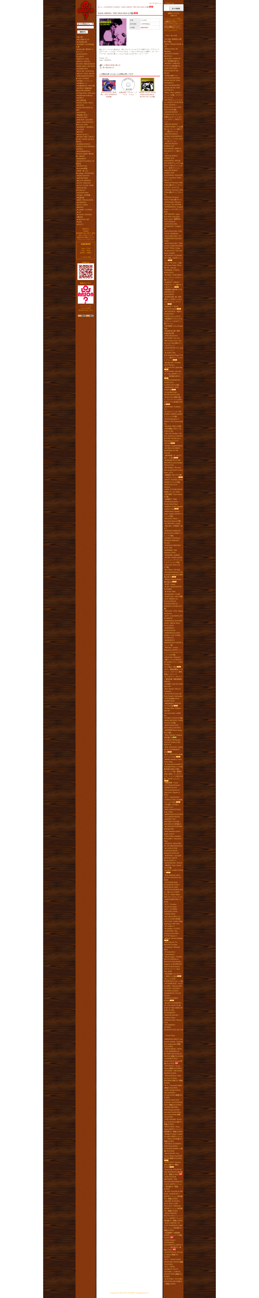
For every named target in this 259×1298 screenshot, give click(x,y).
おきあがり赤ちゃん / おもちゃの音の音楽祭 (172, 917)
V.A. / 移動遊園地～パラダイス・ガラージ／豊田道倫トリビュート (173, 671)
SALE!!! (81, 224)
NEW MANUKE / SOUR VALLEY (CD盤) (173, 722)
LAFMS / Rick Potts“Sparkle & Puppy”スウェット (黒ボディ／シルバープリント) (173, 356)
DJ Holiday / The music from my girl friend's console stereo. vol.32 (173, 470)
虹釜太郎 (81, 198)
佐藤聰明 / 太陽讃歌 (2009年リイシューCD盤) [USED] (173, 1235)
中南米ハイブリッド (85, 81)
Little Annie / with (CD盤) (174, 596)
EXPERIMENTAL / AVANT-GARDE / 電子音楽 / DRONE (85, 153)
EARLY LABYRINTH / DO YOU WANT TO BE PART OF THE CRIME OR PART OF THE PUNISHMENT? (173, 1008)
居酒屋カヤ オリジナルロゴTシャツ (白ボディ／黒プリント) (173, 321)
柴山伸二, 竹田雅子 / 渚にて (173, 527)
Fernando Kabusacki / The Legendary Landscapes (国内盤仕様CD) (173, 574)
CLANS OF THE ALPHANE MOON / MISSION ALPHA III (171, 850)
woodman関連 (82, 168)
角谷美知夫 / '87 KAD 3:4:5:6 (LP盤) (172, 704)
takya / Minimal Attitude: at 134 (173, 45)
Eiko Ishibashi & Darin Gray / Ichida (172, 811)
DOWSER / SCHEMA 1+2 (172, 408)
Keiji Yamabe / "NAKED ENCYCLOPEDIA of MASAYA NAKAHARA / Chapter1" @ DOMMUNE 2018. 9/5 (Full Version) (173, 961)
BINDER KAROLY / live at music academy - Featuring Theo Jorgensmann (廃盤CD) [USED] (173, 1042)
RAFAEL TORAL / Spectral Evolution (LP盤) (172, 520)
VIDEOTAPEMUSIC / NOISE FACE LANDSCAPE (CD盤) (172, 382)
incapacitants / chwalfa (173, 594)
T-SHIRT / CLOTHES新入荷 (85, 45)
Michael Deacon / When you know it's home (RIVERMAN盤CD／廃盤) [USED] (173, 1079)
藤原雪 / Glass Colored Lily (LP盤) (172, 866)
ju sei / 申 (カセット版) (174, 263)
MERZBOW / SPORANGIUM (169, 629)
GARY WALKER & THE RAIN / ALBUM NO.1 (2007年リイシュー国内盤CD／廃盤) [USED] (173, 1195)
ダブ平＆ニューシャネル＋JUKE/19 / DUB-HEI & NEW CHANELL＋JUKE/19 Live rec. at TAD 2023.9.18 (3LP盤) (173, 105)
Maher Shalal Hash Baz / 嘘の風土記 (173, 580)
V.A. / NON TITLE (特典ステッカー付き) (173, 756)
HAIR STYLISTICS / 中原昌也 (85, 162)
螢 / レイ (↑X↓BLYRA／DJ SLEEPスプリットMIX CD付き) (173, 662)
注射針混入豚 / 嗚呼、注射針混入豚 (173, 332)
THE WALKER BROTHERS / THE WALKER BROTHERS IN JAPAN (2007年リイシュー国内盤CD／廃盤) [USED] (173, 1183)
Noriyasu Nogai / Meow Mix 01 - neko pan (172, 266)
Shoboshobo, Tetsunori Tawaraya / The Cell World (172, 203)
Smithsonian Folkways (85, 95)
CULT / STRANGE (84, 183)
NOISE (80, 149)
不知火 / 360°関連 (84, 195)
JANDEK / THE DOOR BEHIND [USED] (173, 1072)
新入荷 (80, 37)
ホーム (100, 7)
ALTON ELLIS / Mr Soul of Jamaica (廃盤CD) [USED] (173, 1254)
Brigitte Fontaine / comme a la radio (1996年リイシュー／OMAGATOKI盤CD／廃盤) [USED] (173, 1137)
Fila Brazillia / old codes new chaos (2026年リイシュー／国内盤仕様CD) (173, 373)
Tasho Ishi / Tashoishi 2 (173, 657)
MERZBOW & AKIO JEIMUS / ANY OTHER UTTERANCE (172, 635)
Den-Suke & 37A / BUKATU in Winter (171, 943)
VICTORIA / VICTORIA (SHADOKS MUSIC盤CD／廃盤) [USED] (173, 1281)
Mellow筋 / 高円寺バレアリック (85, 50)
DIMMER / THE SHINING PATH (170, 551)
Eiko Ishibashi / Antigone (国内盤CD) (173, 736)
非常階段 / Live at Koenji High (173, 327)
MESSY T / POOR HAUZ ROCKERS (171, 308)
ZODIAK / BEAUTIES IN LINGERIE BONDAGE (173, 845)
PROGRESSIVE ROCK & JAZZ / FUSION (85, 77)
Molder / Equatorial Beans (174, 446)
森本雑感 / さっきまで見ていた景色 (173, 457)
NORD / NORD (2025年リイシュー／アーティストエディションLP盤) (173, 560)
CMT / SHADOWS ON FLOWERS (173, 588)
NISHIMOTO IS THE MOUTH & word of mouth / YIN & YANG (173, 462)
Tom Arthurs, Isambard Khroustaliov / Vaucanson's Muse (173, 838)
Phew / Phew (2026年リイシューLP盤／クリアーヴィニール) (173, 95)
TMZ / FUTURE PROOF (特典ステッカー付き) (173, 491)
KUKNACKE (82, 166)
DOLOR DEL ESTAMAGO (81, 189)
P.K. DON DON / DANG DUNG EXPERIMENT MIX (173, 749)
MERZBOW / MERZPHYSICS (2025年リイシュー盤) (173, 642)
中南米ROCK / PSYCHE (86, 86)
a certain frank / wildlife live (172, 714)
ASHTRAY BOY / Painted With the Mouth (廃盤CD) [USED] (173, 1061)
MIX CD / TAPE (83, 59)
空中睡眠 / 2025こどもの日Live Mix (173, 430)
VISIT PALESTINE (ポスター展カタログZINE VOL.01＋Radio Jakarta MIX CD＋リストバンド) (173, 893)
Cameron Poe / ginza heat (174, 367)
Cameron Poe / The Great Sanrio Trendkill (173, 252)
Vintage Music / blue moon (86, 93)
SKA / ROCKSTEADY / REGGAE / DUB (85, 123)
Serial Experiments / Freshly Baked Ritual (171, 503)
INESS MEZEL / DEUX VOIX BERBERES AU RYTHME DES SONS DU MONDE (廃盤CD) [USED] (173, 1052)
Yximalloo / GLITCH (173, 929)
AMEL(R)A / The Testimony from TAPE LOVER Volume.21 (171, 933)
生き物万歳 (82, 100)
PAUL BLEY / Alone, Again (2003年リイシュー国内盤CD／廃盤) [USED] (173, 1129)
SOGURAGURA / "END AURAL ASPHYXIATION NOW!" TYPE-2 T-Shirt (173, 245)
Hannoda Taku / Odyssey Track (173, 1021)
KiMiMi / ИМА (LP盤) (173, 426)
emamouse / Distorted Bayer (172, 948)
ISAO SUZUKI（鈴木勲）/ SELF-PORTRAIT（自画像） (109, 94)
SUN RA (81, 105)
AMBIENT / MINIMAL (86, 127)
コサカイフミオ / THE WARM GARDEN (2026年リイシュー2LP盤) (173, 414)
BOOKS (81, 207)
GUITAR (81, 129)
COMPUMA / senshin (173, 523)
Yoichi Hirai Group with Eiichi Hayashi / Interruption (173, 695)
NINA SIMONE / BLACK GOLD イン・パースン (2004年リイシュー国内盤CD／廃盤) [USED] (173, 1217)
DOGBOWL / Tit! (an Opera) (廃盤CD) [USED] (172, 1067)
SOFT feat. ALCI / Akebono (171, 486)
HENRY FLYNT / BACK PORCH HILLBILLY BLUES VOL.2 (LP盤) (147, 94)
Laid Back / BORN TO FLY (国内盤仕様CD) (172, 60)
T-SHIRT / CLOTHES (85, 210)
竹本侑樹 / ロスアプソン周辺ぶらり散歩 (173, 975)
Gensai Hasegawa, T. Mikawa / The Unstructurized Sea (173, 421)
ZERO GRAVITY (84, 176)
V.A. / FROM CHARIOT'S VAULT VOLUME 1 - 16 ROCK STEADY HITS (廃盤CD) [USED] (173, 1271)
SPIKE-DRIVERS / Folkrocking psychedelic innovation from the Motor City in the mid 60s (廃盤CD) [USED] (172, 1112)
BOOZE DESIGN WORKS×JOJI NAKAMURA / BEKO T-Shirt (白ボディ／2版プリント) (173, 148)
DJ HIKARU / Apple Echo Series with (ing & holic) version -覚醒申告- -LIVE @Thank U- (173, 217)
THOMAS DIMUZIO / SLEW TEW (172, 546)
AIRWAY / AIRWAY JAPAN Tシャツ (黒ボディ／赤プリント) (173, 284)
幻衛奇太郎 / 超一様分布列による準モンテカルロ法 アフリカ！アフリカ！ (173, 300)
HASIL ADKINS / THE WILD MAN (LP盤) (135, 7)
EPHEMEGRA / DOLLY (174, 863)
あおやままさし (83, 134)
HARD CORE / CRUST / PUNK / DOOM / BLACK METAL (85, 139)
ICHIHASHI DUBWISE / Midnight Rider (173, 828)
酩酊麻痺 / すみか (172, 783)
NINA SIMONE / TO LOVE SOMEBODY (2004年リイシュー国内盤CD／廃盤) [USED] (173, 1226)
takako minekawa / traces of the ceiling (173, 760)
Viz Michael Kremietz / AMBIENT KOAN (172, 786)
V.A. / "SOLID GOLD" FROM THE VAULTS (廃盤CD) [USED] (173, 1262)
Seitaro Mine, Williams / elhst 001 (172, 709)
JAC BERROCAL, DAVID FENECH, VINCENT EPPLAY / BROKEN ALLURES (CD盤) (173, 604)
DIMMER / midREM (173, 555)
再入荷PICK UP (83, 40)
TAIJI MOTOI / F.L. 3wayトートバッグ (173, 349)
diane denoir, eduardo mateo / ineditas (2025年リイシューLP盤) (173, 513)
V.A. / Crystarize (171, 904)
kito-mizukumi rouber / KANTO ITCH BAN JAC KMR (172, 877)
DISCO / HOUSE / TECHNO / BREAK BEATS (85, 63)
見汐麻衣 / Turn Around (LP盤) (173, 495)
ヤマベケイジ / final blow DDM (172, 970)
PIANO (80, 132)
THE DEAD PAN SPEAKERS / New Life (172, 337)
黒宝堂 (80, 217)
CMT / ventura (170, 584)
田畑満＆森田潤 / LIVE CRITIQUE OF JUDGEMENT (173, 292)
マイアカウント (155, 3)
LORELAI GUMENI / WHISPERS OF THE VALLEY (172, 450)
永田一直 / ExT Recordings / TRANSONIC (85, 172)
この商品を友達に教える (111, 65)
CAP (79, 212)
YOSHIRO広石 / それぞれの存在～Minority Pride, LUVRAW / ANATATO (173, 986)
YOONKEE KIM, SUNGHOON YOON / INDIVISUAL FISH (172, 884)
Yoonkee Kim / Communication (169, 953)
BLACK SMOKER (84, 181)
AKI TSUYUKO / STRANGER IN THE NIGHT (171, 70)
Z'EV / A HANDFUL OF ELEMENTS (173, 617)
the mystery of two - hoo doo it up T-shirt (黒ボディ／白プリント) (173, 343)
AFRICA (81, 98)
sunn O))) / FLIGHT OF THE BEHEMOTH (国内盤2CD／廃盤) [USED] (173, 1172)
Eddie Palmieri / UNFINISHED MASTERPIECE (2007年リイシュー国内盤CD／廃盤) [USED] (173, 1245)
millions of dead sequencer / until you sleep (173, 508)
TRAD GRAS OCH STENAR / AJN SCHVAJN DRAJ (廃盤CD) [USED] (173, 1102)
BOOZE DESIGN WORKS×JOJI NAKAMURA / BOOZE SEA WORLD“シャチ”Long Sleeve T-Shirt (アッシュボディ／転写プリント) (173, 162)
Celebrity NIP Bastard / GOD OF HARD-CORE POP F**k (172, 742)
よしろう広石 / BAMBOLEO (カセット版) (173, 980)
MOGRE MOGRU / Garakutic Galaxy (171, 1016)
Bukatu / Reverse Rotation (174, 938)
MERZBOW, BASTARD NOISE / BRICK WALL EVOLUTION (173, 623)
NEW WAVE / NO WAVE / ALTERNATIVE (85, 67)
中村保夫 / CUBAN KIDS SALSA (171, 271)
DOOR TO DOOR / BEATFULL (171, 55)
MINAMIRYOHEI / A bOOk (172, 900)
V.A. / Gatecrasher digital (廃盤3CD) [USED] (173, 1086)
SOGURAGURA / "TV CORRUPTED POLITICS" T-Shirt (173, 238)
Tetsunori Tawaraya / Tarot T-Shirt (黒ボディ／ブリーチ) (173, 192)
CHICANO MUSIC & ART (84, 109)
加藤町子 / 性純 (171, 499)
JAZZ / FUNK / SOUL (85, 103)
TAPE (80, 222)
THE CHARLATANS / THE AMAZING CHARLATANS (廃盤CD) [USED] (173, 1094)
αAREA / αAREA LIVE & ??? (173, 871)
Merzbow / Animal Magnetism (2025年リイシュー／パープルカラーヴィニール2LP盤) (173, 651)
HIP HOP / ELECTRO (85, 120)
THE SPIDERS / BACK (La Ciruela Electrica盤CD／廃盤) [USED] (173, 1121)
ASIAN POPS (82, 117)
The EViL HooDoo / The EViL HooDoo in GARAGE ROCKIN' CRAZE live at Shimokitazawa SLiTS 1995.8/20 (173, 438)
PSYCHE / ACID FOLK (86, 71)
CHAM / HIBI (170, 592)
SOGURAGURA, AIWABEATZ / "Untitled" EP (172, 226)
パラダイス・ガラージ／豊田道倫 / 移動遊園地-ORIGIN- (173, 679)
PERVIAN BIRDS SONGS (171, 999)
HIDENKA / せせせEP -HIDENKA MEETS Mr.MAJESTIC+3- (173, 858)
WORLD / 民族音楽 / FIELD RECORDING (84, 89)
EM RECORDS (83, 178)
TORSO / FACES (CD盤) (174, 718)
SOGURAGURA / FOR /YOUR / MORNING (173, 232)
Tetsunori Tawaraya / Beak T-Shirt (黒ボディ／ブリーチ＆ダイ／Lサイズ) (173, 185)
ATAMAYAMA (83, 193)
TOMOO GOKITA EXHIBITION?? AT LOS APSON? (172, 993)
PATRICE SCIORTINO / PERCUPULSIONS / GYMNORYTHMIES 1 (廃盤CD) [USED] (173, 1147)
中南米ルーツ (83, 83)
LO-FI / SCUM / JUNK (85, 185)
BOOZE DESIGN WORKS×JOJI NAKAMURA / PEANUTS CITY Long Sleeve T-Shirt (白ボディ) (173, 175)
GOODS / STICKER (85, 215)
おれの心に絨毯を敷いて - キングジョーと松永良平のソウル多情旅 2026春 (173, 400)
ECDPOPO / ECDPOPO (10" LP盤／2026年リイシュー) (173, 258)
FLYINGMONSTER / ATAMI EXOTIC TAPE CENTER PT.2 (172, 87)
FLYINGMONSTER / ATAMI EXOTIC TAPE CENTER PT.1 (172, 80)
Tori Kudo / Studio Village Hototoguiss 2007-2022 (173, 922)
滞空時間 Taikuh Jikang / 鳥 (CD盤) (173, 731)
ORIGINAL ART (83, 219)
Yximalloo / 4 (170, 926)
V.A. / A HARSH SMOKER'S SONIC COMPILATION (171, 911)
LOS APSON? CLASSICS (81, 55)
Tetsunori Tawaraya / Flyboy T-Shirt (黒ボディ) (173, 198)
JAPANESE (82, 112)
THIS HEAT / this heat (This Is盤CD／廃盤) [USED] (172, 1164)
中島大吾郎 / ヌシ (172, 76)
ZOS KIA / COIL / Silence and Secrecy (173, 612)
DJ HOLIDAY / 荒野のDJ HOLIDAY (173, 313)
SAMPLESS (82, 202)
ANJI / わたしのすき (173, 316)
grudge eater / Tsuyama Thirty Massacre (172, 364)
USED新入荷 (82, 42)
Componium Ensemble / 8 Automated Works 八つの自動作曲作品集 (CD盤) (173, 766)
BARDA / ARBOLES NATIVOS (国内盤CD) (172, 65)
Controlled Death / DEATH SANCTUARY (172, 393)
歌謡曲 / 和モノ (83, 115)
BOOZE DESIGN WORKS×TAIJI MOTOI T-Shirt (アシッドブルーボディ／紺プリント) (173, 137)
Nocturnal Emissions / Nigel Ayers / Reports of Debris (172, 792)
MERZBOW (82, 159)
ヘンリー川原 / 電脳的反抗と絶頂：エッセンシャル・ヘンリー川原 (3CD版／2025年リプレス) (173, 775)
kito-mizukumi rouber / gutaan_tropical (172, 832)
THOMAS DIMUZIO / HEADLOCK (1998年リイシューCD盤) (173, 533)
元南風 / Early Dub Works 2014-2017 (173, 685)
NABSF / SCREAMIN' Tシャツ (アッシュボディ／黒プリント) (173, 277)
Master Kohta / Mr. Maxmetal (171, 50)
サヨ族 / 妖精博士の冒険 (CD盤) (173, 40)
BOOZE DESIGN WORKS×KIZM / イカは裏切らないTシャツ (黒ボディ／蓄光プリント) (173, 128)
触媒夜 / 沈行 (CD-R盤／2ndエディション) (173, 476)
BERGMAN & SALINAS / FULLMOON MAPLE (173, 815)
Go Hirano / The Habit (173, 570)
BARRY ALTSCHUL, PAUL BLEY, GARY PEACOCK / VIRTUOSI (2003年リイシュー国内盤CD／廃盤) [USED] (173, 1206)
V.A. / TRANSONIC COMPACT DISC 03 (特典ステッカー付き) (173, 799)
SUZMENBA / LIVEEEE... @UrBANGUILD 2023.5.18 (173, 1027)
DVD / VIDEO (83, 205)
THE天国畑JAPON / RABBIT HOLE (172, 700)
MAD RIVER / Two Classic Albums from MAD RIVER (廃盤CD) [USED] (173, 1156)
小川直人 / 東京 (171, 667)
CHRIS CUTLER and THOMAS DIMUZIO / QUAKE (172, 540)
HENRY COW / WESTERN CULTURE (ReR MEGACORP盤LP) (172, 821)
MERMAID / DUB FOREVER (171, 388)
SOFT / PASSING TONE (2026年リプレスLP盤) (173, 481)
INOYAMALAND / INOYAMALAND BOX (172, 726)
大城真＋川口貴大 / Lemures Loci (172, 806)
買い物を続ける (108, 67)
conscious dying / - (172, 907)
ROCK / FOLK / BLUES (86, 74)
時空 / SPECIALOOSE (85, 200)
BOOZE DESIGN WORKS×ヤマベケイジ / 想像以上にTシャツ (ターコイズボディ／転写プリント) (173, 117)
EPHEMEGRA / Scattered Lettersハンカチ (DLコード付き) (173, 209)
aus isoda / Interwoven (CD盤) (172, 566)
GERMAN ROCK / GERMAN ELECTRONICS (85, 145)
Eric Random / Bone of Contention (172, 690)
